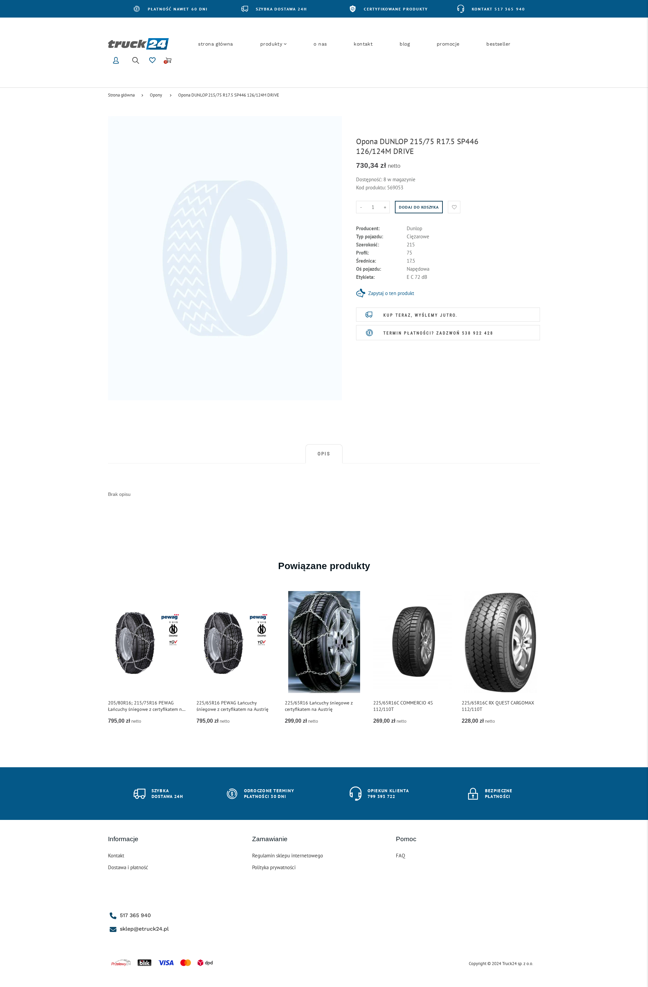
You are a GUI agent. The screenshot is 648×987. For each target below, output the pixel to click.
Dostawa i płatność (128, 867)
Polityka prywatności (274, 867)
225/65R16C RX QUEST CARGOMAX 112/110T (498, 706)
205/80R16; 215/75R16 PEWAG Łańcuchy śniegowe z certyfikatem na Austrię (146, 706)
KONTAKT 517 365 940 (498, 8)
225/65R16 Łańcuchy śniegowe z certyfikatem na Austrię (319, 706)
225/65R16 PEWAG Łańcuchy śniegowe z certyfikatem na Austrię (232, 706)
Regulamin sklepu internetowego (287, 855)
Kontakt (116, 855)
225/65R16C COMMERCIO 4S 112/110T (403, 706)
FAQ (400, 855)
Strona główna (121, 95)
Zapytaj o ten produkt (391, 293)
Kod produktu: (371, 187)
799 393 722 (382, 796)
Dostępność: (369, 179)
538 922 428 (477, 333)
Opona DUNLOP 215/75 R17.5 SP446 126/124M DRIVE (228, 95)
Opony (156, 95)
